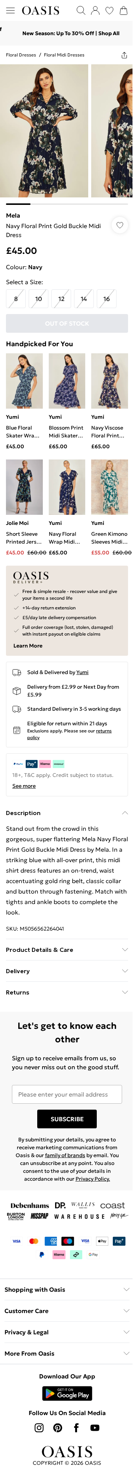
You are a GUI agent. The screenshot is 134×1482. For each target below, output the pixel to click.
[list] (64, 131)
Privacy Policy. (90, 1183)
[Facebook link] (73, 1442)
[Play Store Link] (64, 1408)
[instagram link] (36, 1442)
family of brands (62, 1159)
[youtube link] (92, 1442)
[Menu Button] (10, 10)
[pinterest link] (55, 1442)
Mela (13, 209)
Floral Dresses (21, 55)
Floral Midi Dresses (64, 55)
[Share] (118, 55)
